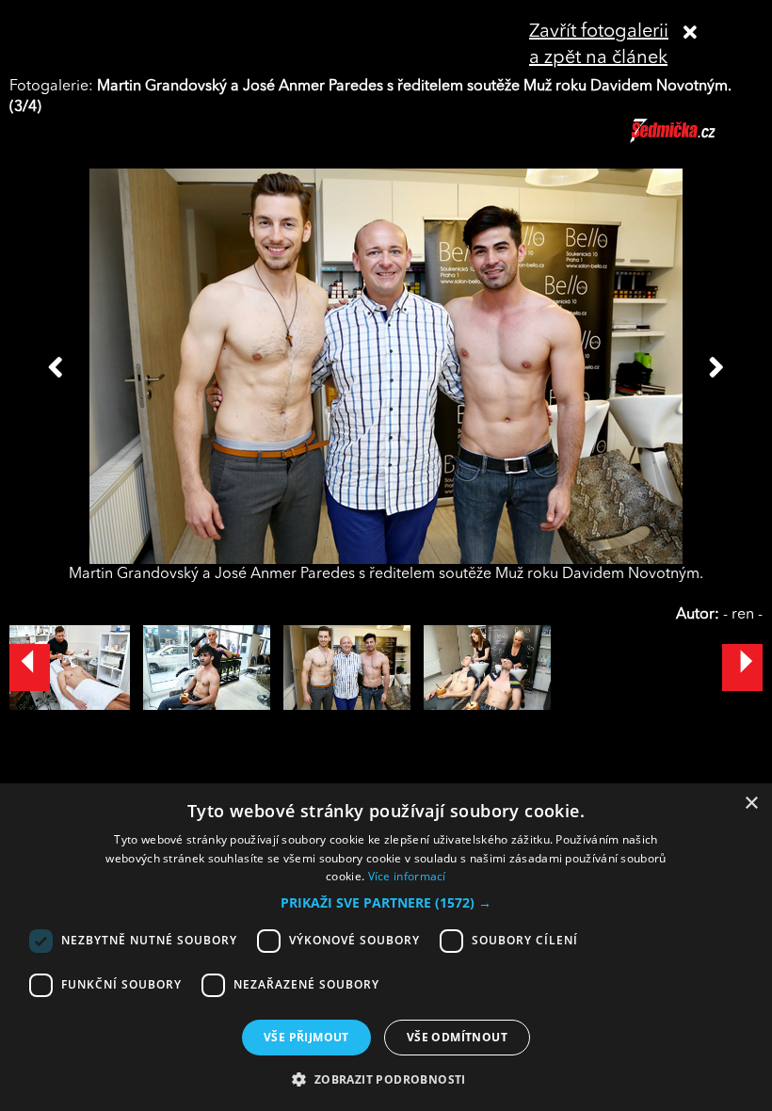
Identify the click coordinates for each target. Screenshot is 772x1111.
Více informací (407, 876)
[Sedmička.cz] (696, 139)
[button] (386, 903)
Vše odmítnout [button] (457, 1037)
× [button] (751, 804)
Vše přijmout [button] (306, 1037)
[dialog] (386, 947)
